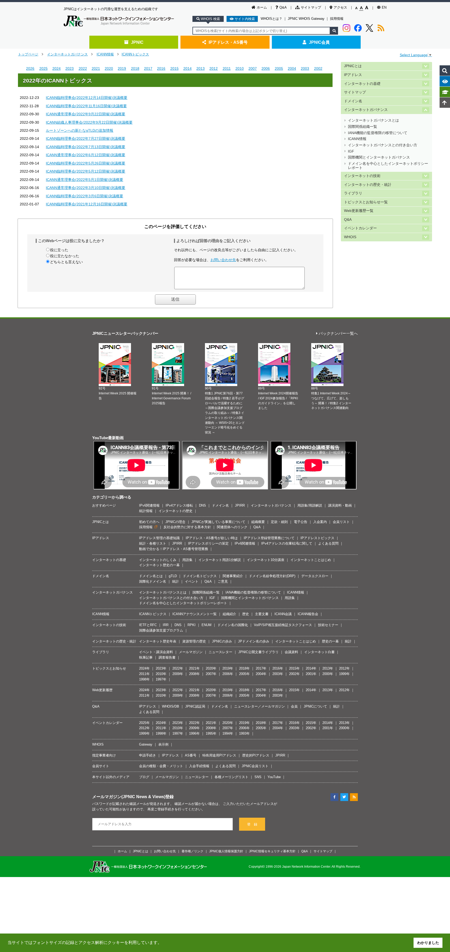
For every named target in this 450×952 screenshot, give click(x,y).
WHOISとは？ (271, 19)
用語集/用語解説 (309, 505)
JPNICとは (353, 66)
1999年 (344, 674)
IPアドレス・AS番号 (228, 42)
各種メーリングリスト (231, 777)
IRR (165, 625)
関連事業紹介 (233, 576)
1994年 (227, 733)
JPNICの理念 (175, 522)
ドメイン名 (353, 101)
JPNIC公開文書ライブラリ (258, 652)
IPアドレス (353, 75)
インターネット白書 (319, 652)
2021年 (194, 668)
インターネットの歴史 (175, 511)
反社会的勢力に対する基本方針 (187, 527)
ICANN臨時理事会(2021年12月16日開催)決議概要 (86, 204)
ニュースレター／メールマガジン (259, 706)
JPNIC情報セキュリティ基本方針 (272, 851)
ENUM (206, 625)
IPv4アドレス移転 (179, 505)
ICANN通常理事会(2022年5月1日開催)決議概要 (84, 180)
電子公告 (300, 522)
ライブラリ (353, 193)
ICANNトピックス (135, 54)
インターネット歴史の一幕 (159, 565)
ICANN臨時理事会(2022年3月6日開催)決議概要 (84, 196)
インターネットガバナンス (67, 54)
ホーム (262, 7)
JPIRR (240, 505)
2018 (135, 68)
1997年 (161, 679)
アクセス (340, 7)
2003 (305, 68)
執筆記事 (146, 657)
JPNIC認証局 (195, 706)
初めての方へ (149, 522)
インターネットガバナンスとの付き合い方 (382, 145)
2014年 (311, 668)
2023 (69, 68)
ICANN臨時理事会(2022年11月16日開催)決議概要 (86, 106)
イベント (191, 581)
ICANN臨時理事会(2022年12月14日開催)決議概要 (86, 98)
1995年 (211, 733)
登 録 (252, 824)
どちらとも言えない (66, 262)
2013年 (327, 668)
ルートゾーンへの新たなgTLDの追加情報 (79, 130)
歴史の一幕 (330, 641)
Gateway (145, 744)
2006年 (227, 674)
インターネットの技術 (362, 176)
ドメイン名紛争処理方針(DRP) (272, 576)
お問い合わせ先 (223, 260)
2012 (213, 68)
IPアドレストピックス (317, 538)
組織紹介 (229, 614)
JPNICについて (315, 706)
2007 (252, 68)
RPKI (192, 625)
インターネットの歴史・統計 (367, 185)
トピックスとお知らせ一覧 (366, 202)
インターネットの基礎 (362, 84)
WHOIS (350, 237)
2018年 (244, 668)
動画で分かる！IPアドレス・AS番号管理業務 (173, 549)
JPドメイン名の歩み (253, 641)
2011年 (144, 674)
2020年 (211, 668)
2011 (227, 68)
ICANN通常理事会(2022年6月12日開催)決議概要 (85, 155)
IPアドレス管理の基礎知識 (159, 538)
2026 (30, 68)
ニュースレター (220, 652)
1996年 (194, 733)
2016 (161, 68)
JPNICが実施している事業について (218, 522)
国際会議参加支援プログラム (161, 630)
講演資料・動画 (340, 505)
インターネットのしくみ (157, 560)
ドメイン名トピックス (200, 576)
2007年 (211, 674)
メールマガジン (191, 652)
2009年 (177, 674)
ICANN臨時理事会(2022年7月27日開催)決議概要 (85, 138)
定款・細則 (279, 522)
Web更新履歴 (102, 690)
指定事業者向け (104, 755)
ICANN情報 (105, 54)
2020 (109, 68)
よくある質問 (328, 543)
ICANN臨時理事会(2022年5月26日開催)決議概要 (85, 163)
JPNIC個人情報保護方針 (226, 851)
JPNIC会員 (319, 42)
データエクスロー (314, 576)
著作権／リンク (192, 851)
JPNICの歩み (222, 641)
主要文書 (261, 614)
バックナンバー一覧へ (338, 334)
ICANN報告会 (308, 614)
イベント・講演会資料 (156, 652)
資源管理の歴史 (194, 641)
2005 (279, 68)
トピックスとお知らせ (109, 668)
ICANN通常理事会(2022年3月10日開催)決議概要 (85, 188)
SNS (257, 777)
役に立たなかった (64, 256)
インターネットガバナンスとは (373, 120)
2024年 (144, 668)
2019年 (227, 668)
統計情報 (146, 511)
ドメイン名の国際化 (232, 625)
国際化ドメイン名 (152, 581)
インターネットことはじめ (310, 560)
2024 (56, 68)
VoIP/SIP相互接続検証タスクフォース (283, 625)
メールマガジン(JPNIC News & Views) (128, 796)
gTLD (173, 576)
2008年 (194, 674)
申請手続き (147, 755)
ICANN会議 (283, 614)
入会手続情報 (199, 766)
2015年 (294, 668)
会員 (294, 706)
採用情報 (336, 19)
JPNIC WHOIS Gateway (306, 19)
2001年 (311, 674)
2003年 (277, 674)
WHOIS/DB (170, 706)
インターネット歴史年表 (157, 641)
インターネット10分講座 (265, 560)
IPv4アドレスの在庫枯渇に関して (286, 543)
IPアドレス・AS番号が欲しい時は (212, 538)
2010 (239, 68)
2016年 (277, 668)
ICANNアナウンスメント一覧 (194, 614)
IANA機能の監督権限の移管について (377, 133)
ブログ (144, 777)
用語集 (187, 560)
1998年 (144, 679)
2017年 (261, 668)
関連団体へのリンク (232, 527)
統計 (175, 581)
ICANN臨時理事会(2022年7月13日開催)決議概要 (85, 147)
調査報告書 (167, 657)
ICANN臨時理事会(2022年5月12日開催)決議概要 (85, 171)
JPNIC (137, 42)
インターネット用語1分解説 (219, 560)
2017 (148, 68)
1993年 (244, 733)
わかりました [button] (428, 943)
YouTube (274, 777)
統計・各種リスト (152, 543)
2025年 (144, 723)
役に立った (59, 250)
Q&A (283, 7)
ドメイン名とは (151, 576)
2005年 (244, 674)
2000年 (327, 674)
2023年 (161, 668)
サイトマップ (311, 7)
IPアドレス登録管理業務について (269, 538)
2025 (43, 68)
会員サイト (100, 766)
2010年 (161, 674)
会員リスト (341, 522)
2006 (265, 68)
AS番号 (190, 755)
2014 (187, 68)
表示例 (163, 744)
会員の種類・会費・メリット (161, 766)
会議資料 (291, 652)
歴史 (245, 614)
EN (384, 7)
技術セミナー (328, 625)
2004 (292, 68)
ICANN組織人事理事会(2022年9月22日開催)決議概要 (89, 122)
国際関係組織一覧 (362, 127)
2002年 (294, 674)
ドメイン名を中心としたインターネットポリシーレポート (388, 166)
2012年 (344, 668)
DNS (202, 505)
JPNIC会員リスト (255, 766)
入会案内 (320, 522)
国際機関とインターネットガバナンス (379, 157)
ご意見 (223, 581)
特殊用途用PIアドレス (219, 755)
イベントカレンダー (360, 228)
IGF (351, 151)
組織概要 (258, 522)
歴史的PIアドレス (255, 755)
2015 (174, 68)
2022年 (177, 668)
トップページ (28, 54)
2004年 (261, 674)
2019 (122, 68)
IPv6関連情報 (149, 505)
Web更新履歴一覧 (358, 211)
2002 (318, 68)
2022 (83, 68)
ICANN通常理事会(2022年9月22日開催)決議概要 (85, 114)
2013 (200, 68)
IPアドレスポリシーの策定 (208, 543)
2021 (96, 68)
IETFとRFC (148, 625)
